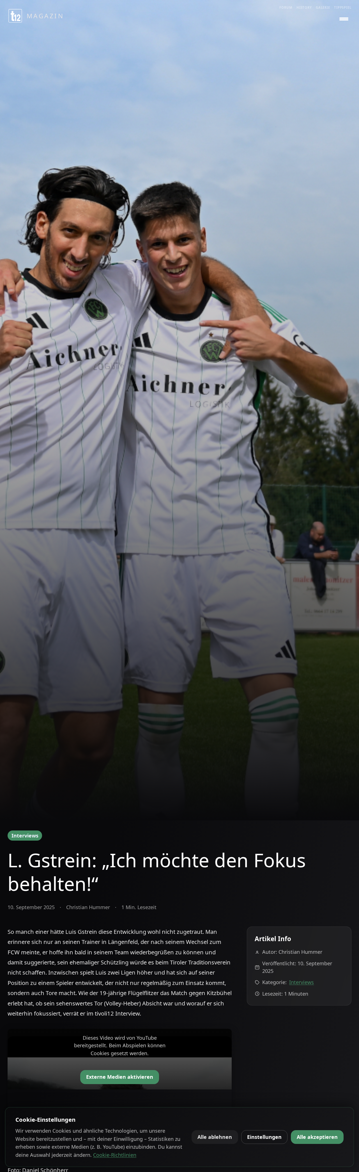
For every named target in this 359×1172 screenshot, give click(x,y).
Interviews (24, 835)
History (304, 7)
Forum (286, 7)
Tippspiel (342, 7)
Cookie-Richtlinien (114, 1154)
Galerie (323, 7)
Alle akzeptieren (317, 1137)
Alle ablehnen (214, 1137)
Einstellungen (264, 1137)
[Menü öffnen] (343, 19)
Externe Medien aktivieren (119, 1076)
